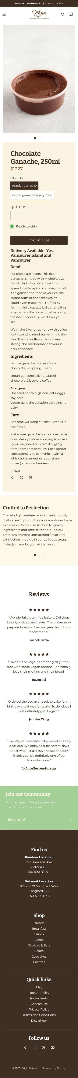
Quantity (18, 207)
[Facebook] (25, 1047)
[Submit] (70, 820)
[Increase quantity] (29, 215)
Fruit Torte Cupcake (51, 3)
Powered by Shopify (54, 1068)
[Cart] (71, 14)
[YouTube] (52, 1047)
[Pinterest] (43, 1047)
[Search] (62, 14)
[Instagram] (34, 1047)
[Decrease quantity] (15, 215)
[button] (35, 138)
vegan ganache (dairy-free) (32, 195)
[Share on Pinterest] (30, 478)
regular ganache (24, 185)
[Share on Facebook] (12, 478)
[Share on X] (21, 478)
